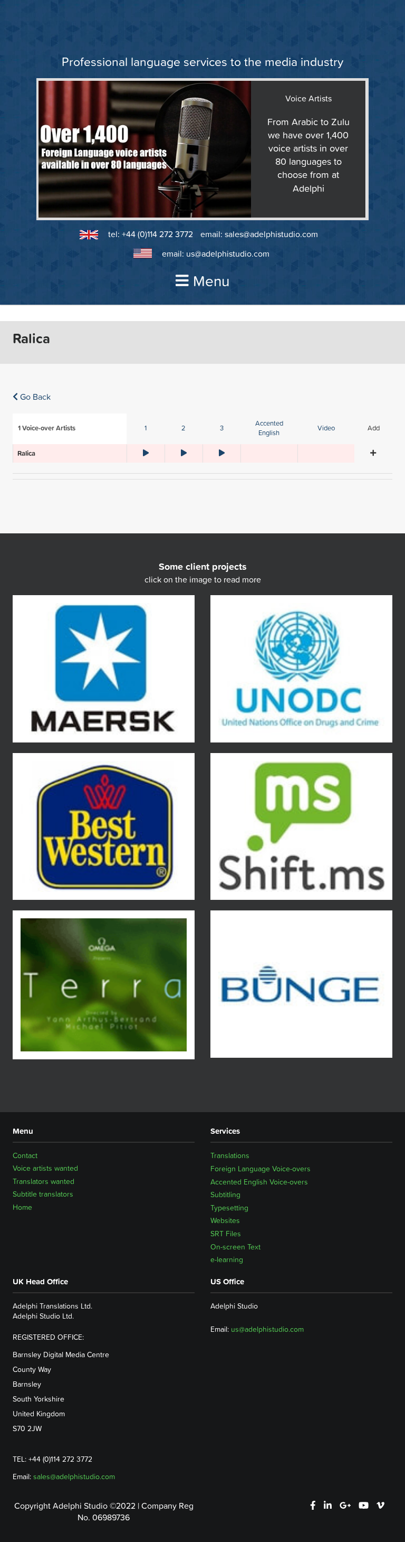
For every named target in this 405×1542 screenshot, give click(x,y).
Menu (211, 281)
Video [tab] (326, 428)
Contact (25, 1155)
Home (22, 1207)
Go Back (34, 396)
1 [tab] (145, 428)
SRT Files (225, 1233)
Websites (225, 1220)
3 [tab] (222, 428)
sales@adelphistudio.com (271, 234)
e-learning (226, 1259)
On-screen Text (235, 1247)
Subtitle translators (43, 1194)
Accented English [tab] (269, 428)
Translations (229, 1155)
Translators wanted (43, 1182)
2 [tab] (183, 428)
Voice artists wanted (45, 1168)
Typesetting (229, 1207)
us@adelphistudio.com (227, 253)
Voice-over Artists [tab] (46, 428)
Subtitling (225, 1194)
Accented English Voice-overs (259, 1182)
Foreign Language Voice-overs (260, 1168)
